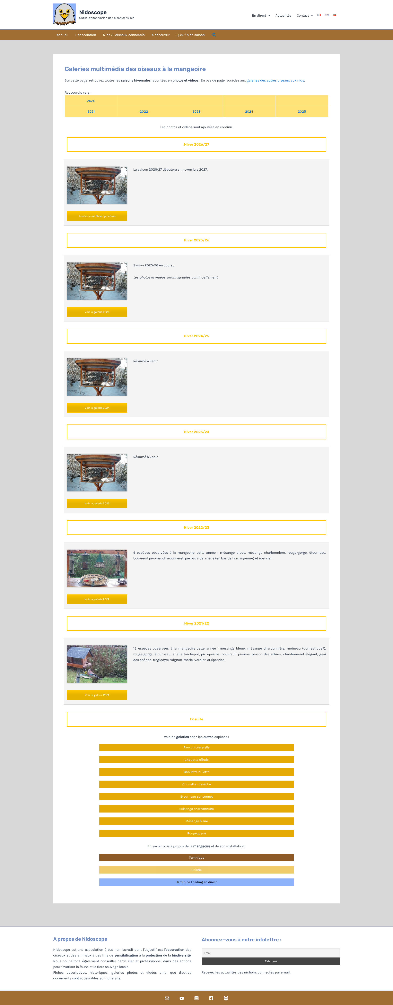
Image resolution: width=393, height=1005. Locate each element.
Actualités (283, 15)
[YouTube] (182, 998)
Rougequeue (196, 833)
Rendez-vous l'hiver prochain (97, 216)
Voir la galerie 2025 (97, 312)
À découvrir (160, 35)
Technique (196, 857)
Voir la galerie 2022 (97, 599)
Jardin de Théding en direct (196, 882)
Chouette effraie (197, 760)
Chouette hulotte (196, 772)
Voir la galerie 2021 (97, 695)
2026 (91, 101)
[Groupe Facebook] (226, 998)
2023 (196, 111)
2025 (302, 111)
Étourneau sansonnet (196, 796)
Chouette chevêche (196, 784)
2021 (91, 111)
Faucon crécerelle (196, 747)
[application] (268, 15)
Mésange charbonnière (196, 809)
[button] (214, 35)
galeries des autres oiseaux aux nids (275, 80)
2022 (144, 111)
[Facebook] (211, 998)
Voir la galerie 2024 (97, 408)
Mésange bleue (196, 821)
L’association (85, 35)
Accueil (62, 35)
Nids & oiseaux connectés (124, 35)
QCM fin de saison (190, 35)
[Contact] (167, 998)
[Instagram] (196, 998)
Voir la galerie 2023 (97, 503)
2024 (249, 111)
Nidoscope (93, 12)
